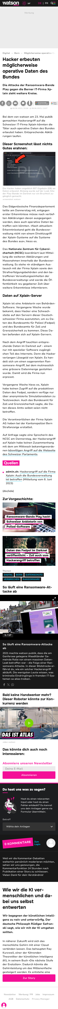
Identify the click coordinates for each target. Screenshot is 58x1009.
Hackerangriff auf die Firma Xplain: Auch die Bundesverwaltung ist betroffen (30, 475)
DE (40, 3)
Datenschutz (34, 574)
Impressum (48, 994)
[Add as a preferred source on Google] (42, 103)
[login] (3, 1005)
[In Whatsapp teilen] (8, 103)
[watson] (11, 3)
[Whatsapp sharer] (12, 684)
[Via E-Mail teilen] (15, 103)
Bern (16, 53)
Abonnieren (29, 775)
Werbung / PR (26, 994)
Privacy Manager (41, 999)
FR (46, 3)
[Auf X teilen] (8, 684)
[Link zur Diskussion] (23, 103)
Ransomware (31, 579)
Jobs (37, 994)
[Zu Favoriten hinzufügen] (29, 103)
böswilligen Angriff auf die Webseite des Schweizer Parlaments (29, 452)
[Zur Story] (29, 934)
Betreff (7, 819)
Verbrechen (11, 579)
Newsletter (10, 994)
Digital (6, 53)
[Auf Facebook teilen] (4, 684)
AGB (11, 999)
